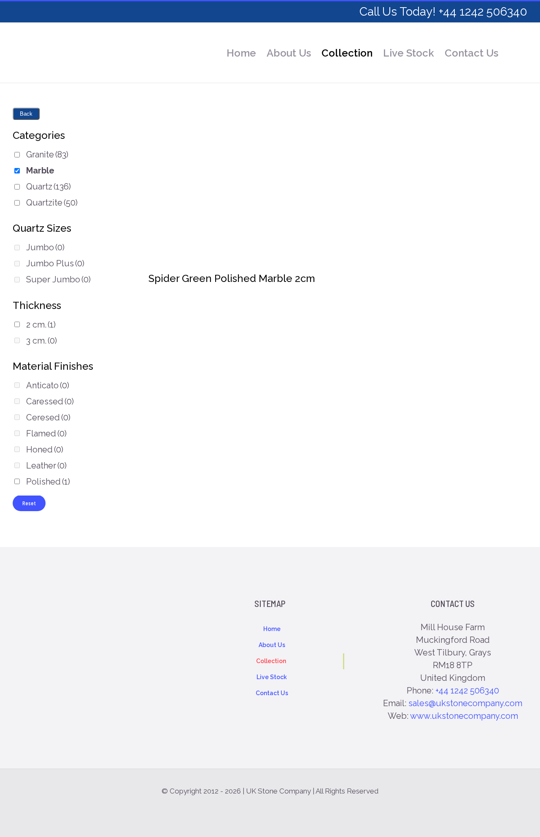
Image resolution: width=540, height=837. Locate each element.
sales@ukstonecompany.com (465, 703)
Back (26, 114)
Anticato (47, 385)
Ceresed (48, 417)
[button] (513, 53)
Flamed (46, 433)
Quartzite (52, 203)
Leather (46, 465)
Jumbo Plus (55, 263)
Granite (47, 154)
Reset (29, 503)
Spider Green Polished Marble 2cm (231, 278)
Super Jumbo (58, 279)
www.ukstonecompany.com (464, 716)
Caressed (50, 401)
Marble (40, 170)
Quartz (48, 186)
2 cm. (41, 325)
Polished (48, 482)
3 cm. (41, 341)
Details (232, 193)
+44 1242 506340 (467, 690)
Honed (44, 449)
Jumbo (45, 247)
